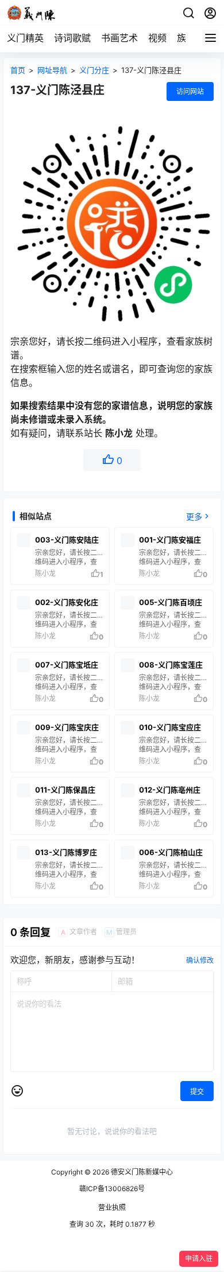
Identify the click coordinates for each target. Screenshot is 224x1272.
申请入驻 (199, 1258)
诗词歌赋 (72, 38)
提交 (197, 1091)
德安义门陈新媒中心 (141, 1172)
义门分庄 (94, 70)
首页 (17, 70)
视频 (157, 38)
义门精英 (25, 38)
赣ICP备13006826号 (112, 1188)
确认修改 (200, 960)
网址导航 (52, 70)
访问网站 (190, 91)
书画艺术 (119, 38)
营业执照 (112, 1207)
